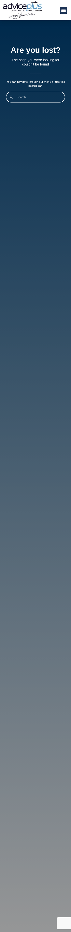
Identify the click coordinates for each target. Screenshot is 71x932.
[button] (63, 10)
